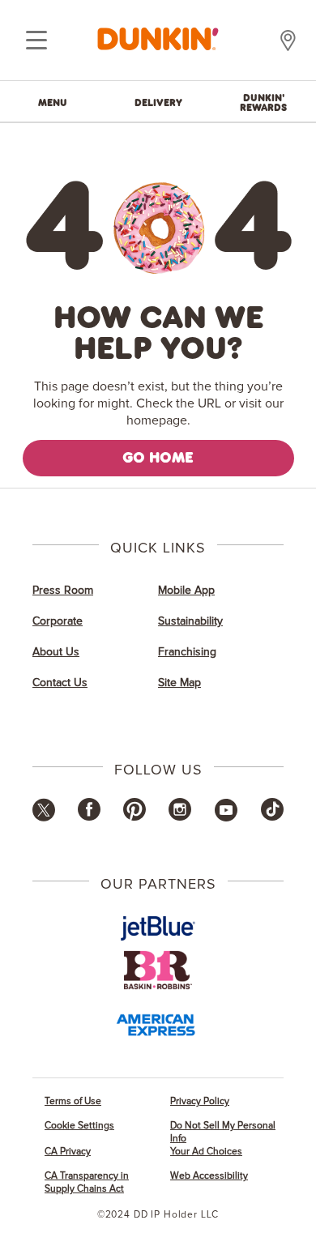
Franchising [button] (187, 652)
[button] (43, 818)
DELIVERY (158, 102)
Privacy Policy (199, 1101)
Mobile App (186, 590)
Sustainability (190, 621)
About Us (55, 652)
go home (158, 457)
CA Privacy (68, 1151)
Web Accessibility (209, 1176)
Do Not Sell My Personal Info (222, 1132)
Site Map (179, 683)
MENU (52, 102)
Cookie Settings (79, 1125)
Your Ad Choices (206, 1151)
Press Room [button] (62, 590)
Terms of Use (73, 1101)
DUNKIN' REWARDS (263, 102)
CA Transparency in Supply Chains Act (87, 1182)
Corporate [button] (57, 621)
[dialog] (36, 40)
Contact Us (60, 683)
